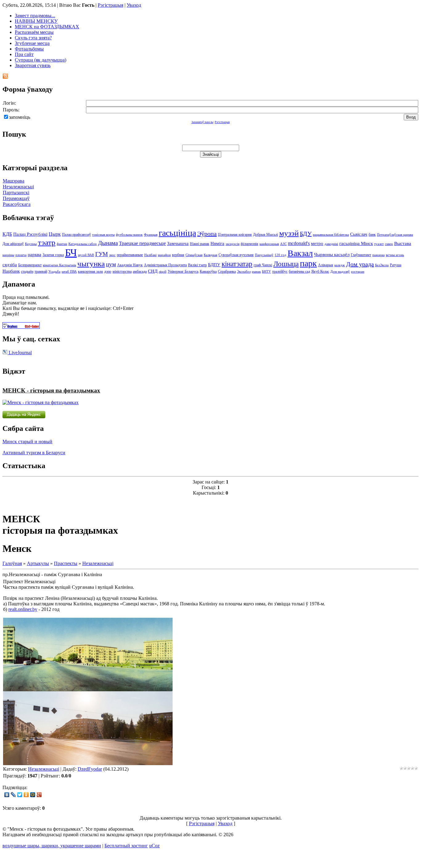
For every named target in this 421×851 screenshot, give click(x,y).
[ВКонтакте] (7, 795)
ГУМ (101, 254)
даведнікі (331, 244)
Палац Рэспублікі (30, 234)
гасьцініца (177, 233)
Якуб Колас (320, 271)
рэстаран (357, 271)
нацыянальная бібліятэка (331, 234)
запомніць (19, 117)
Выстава (402, 243)
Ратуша (395, 265)
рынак (256, 271)
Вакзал (300, 253)
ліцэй (162, 271)
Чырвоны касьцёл (331, 254)
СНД (152, 271)
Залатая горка (53, 255)
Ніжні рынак (199, 244)
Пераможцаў (16, 198)
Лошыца (286, 264)
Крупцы (31, 244)
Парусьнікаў (264, 255)
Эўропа (207, 233)
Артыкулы (38, 563)
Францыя (150, 234)
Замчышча (178, 243)
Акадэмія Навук (130, 265)
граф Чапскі (263, 265)
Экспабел (244, 271)
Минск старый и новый (27, 441)
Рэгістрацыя (110, 5)
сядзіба (9, 264)
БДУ (306, 233)
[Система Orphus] (21, 327)
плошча (21, 255)
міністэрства (122, 271)
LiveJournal (19, 352)
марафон (164, 255)
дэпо (107, 271)
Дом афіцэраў (13, 244)
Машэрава (13, 180)
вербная (178, 255)
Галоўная (12, 563)
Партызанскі (16, 192)
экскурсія (232, 244)
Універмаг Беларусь (183, 271)
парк (308, 263)
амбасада (140, 271)
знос (112, 255)
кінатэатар (237, 264)
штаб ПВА (69, 271)
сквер (389, 244)
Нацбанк (11, 271)
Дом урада (360, 264)
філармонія (249, 244)
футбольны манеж (129, 234)
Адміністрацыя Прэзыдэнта (165, 265)
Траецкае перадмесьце (142, 243)
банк (372, 234)
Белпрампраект (30, 265)
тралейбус (280, 271)
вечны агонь (395, 255)
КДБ (7, 234)
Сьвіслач (358, 234)
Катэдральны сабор (82, 244)
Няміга (217, 243)
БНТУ (266, 271)
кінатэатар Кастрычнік (59, 265)
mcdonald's (299, 243)
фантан (62, 244)
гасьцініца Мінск (356, 243)
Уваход (134, 5)
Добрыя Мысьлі (265, 234)
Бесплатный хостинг (126, 845)
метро (317, 243)
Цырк (55, 234)
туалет (379, 244)
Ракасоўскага (17, 204)
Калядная (210, 255)
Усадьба (54, 271)
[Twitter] (20, 795)
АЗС (283, 244)
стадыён (27, 271)
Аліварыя (325, 265)
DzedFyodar (90, 769)
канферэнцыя (269, 244)
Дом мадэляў (340, 271)
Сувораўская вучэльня (236, 255)
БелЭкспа (382, 265)
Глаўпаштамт (361, 255)
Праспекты (65, 563)
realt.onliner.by (22, 609)
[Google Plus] (39, 795)
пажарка (378, 255)
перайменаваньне (130, 255)
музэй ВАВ (86, 255)
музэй (289, 233)
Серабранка (227, 271)
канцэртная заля (90, 271)
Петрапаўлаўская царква (395, 234)
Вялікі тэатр (197, 265)
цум (111, 264)
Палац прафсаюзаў (76, 234)
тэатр (46, 242)
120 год (280, 255)
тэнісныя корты (103, 234)
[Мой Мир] (33, 795)
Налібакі (150, 255)
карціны (8, 255)
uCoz (154, 845)
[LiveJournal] (13, 795)
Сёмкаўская (194, 255)
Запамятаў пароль (202, 122)
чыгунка (91, 263)
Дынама (108, 243)
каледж (339, 265)
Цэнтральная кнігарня (235, 234)
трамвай (41, 271)
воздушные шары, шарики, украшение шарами (51, 845)
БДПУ (214, 264)
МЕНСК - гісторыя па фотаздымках (51, 390)
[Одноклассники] (26, 795)
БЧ (71, 252)
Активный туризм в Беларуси (33, 452)
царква (34, 254)
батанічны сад (299, 271)
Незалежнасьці (18, 186)
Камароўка (208, 271)
